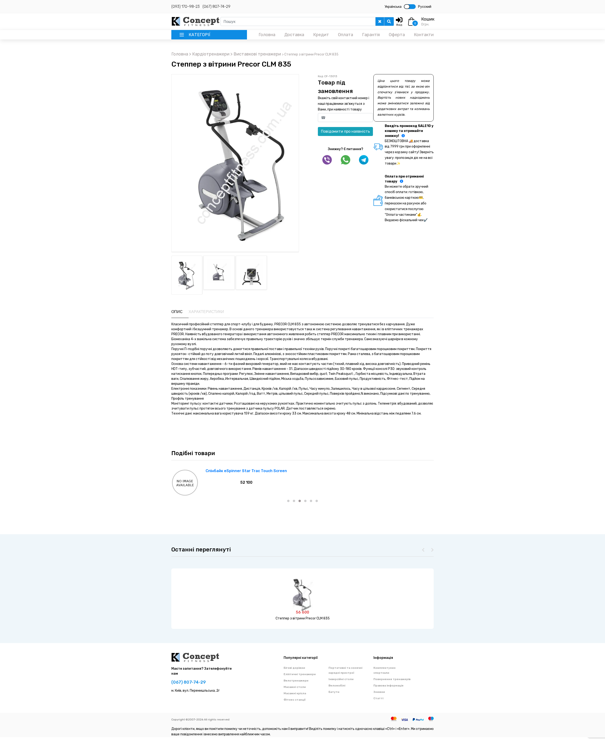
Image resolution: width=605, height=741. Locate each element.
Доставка (294, 34)
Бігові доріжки (294, 667)
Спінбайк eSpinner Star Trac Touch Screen (246, 471)
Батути (333, 692)
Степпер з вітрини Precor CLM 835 (303, 618)
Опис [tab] (177, 312)
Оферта (397, 34)
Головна (267, 34)
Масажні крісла (295, 693)
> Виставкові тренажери (256, 54)
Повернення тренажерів (392, 679)
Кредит (321, 34)
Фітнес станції (295, 699)
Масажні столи (295, 687)
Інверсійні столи (341, 679)
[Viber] (327, 160)
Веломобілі (336, 685)
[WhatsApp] (345, 160)
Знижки (379, 692)
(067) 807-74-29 (216, 6)
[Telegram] (363, 160)
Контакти (424, 34)
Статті (378, 698)
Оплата (345, 34)
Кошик (427, 19)
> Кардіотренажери (209, 54)
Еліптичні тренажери (300, 674)
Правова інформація (388, 685)
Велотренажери (296, 680)
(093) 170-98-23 (185, 6)
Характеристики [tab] (206, 312)
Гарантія (371, 34)
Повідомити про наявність (345, 131)
